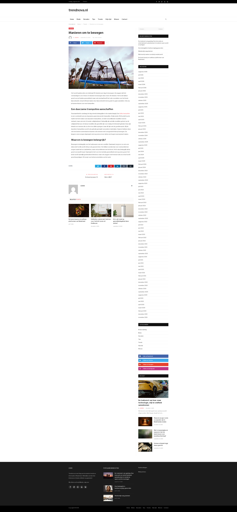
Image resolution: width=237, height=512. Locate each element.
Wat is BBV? (108, 177)
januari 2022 (142, 240)
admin (77, 37)
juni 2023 (141, 189)
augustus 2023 (142, 183)
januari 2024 (142, 167)
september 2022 (143, 218)
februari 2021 (142, 276)
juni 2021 (140, 263)
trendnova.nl (78, 10)
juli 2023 (140, 186)
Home (72, 19)
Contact (85, 1)
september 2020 (143, 292)
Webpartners (142, 472)
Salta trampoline (125, 113)
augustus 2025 (142, 107)
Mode (79, 19)
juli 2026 (140, 75)
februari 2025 (142, 126)
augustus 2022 (142, 221)
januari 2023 (142, 205)
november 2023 (142, 173)
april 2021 (141, 269)
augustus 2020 (142, 295)
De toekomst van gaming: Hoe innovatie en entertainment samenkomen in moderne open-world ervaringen (153, 42)
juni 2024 (141, 151)
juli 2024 (140, 148)
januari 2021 (141, 279)
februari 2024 (142, 164)
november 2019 (142, 317)
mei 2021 (140, 266)
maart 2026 (141, 84)
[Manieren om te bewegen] (101, 67)
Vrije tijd (108, 19)
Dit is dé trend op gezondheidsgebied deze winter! (121, 221)
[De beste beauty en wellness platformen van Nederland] (79, 210)
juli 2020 (140, 298)
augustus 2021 (142, 256)
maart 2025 (141, 122)
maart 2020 (141, 307)
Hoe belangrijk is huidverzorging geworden (150, 48)
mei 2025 (141, 116)
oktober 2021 (142, 250)
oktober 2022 (142, 215)
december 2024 (142, 132)
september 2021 (143, 253)
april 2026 (141, 81)
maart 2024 (141, 161)
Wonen (116, 19)
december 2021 (142, 244)
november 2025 (143, 97)
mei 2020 (141, 301)
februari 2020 (142, 311)
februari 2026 (142, 87)
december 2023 (142, 170)
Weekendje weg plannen (145, 51)
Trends (100, 19)
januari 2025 (142, 129)
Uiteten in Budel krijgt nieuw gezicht (161, 444)
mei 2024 (141, 154)
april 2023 (141, 196)
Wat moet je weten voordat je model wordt (150, 54)
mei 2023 (141, 193)
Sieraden (86, 19)
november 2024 (142, 135)
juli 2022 (140, 224)
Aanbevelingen (142, 467)
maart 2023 (141, 199)
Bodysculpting (142, 329)
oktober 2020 (142, 288)
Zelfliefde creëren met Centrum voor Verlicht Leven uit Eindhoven (101, 221)
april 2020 (141, 304)
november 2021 (142, 247)
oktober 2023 (142, 177)
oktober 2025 (142, 100)
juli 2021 (140, 260)
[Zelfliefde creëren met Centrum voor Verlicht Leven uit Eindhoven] (101, 210)
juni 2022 (141, 228)
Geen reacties (98, 37)
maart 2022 (141, 234)
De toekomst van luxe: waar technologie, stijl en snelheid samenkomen (150, 403)
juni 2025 (141, 113)
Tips (93, 19)
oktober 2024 (142, 138)
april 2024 (141, 158)
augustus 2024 (142, 145)
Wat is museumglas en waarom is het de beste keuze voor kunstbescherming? (161, 433)
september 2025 (143, 103)
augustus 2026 (142, 71)
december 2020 (143, 282)
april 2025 (141, 119)
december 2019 (142, 314)
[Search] (165, 19)
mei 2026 (141, 78)
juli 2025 (140, 110)
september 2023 (143, 180)
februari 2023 (142, 202)
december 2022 (142, 209)
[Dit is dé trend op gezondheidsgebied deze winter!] (123, 210)
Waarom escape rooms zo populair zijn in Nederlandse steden (161, 420)
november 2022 (142, 212)
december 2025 (143, 94)
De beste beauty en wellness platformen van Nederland (77, 220)
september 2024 (143, 142)
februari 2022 (142, 237)
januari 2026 (142, 91)
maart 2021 (141, 272)
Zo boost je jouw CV (91, 177)
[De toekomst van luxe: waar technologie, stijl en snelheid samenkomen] (153, 389)
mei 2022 (141, 231)
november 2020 (143, 285)
